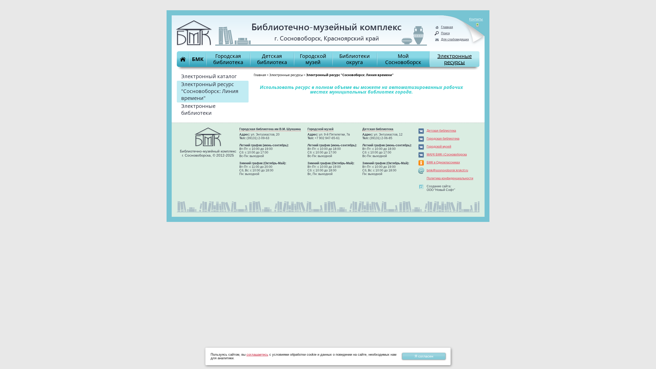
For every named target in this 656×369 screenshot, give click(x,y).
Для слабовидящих (455, 39)
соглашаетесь (257, 354)
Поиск (445, 33)
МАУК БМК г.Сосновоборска (447, 154)
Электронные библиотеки (198, 109)
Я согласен (424, 356)
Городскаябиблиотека (228, 59)
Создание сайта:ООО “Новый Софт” (441, 188)
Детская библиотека (441, 130)
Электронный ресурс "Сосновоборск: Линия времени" (209, 91)
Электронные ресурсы (286, 75)
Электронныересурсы (454, 59)
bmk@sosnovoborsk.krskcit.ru (447, 170)
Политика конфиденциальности (450, 178)
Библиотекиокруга (354, 59)
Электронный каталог (209, 76)
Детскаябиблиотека (272, 59)
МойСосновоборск (403, 59)
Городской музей (439, 146)
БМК (197, 59)
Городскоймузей (313, 59)
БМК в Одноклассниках (443, 162)
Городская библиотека (443, 138)
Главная (447, 27)
